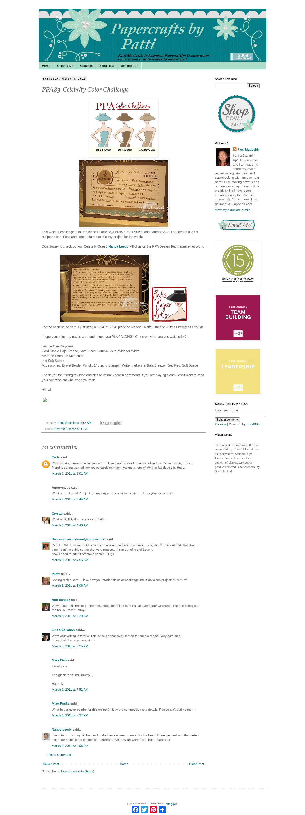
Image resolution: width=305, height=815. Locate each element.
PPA (84, 429)
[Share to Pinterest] (119, 423)
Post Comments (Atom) (77, 771)
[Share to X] (111, 423)
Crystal (57, 513)
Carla (56, 457)
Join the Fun (129, 65)
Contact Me (65, 65)
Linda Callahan (63, 630)
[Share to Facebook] (115, 423)
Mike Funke (60, 703)
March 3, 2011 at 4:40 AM (70, 525)
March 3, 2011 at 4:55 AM (70, 560)
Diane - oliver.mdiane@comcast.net (79, 539)
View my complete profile (232, 210)
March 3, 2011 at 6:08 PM (70, 746)
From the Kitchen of (66, 429)
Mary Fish (59, 660)
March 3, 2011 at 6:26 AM (70, 646)
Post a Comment (59, 754)
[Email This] (102, 423)
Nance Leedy (62, 729)
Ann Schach (61, 599)
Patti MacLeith (248, 149)
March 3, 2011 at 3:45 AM (70, 499)
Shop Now (106, 65)
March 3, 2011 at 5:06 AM (70, 585)
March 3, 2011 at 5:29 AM (70, 616)
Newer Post (51, 764)
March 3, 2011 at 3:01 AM (70, 473)
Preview (220, 424)
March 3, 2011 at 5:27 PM (70, 715)
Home (46, 65)
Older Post (196, 764)
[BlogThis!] (107, 423)
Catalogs (86, 65)
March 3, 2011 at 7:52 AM (70, 689)
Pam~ (56, 574)
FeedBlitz (253, 424)
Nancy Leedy (118, 246)
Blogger (171, 804)
